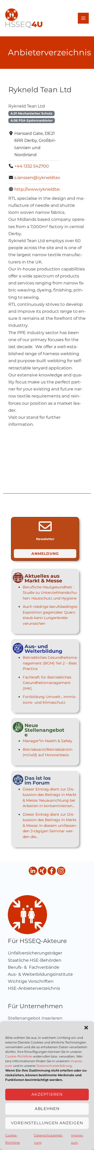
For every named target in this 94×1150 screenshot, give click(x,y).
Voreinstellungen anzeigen (47, 1122)
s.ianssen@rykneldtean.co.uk (44, 177)
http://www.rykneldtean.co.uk (45, 189)
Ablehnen (47, 1108)
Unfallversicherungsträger (35, 952)
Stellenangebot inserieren (35, 1018)
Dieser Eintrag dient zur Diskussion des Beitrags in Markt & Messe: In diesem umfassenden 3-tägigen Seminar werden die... (50, 825)
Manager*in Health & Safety (47, 741)
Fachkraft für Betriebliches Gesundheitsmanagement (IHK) (47, 683)
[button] (86, 1027)
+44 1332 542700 (31, 166)
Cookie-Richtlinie (18, 1056)
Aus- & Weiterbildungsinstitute (40, 974)
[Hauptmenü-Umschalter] (83, 18)
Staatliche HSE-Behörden (34, 960)
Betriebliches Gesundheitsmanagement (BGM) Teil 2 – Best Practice (50, 663)
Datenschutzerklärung (54, 1066)
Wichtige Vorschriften (31, 981)
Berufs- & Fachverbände (33, 967)
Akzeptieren (47, 1094)
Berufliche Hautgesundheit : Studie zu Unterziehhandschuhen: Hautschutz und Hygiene (50, 593)
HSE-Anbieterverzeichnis (34, 988)
